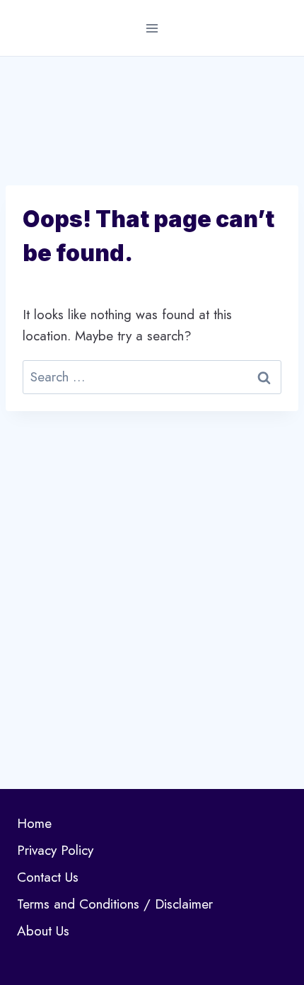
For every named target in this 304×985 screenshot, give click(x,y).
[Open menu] (152, 28)
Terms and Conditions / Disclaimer (115, 904)
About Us (43, 930)
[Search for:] (152, 376)
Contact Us (47, 877)
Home (34, 823)
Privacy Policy (55, 850)
